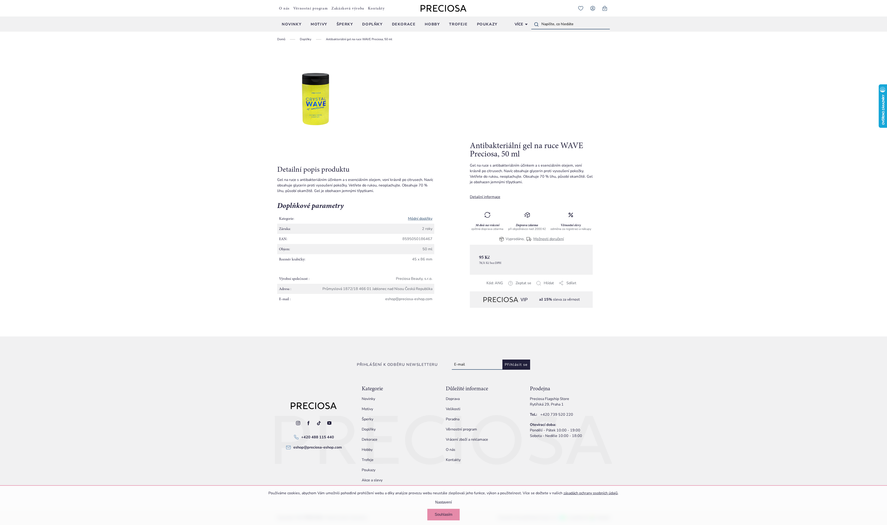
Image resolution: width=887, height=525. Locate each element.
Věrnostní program (310, 8)
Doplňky (369, 429)
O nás (284, 8)
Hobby (367, 449)
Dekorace (369, 439)
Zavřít (502, 288)
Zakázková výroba (347, 8)
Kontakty (376, 8)
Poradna (452, 419)
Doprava (453, 398)
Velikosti (453, 409)
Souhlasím (443, 514)
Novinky (368, 398)
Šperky (367, 419)
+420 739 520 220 (556, 414)
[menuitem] (291, 24)
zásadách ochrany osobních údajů (590, 493)
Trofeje (368, 459)
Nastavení (443, 502)
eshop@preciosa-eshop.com (317, 447)
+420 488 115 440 (317, 437)
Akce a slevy (372, 480)
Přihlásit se (516, 364)
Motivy (367, 409)
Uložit (493, 288)
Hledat (536, 24)
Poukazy (368, 470)
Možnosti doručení (548, 238)
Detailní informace (485, 196)
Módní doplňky (420, 218)
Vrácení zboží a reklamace (467, 439)
